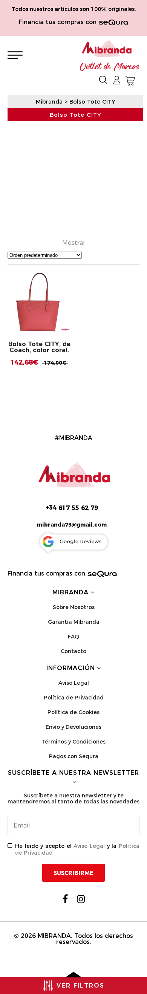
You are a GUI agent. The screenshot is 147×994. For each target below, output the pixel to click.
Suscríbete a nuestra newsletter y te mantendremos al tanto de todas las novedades (73, 798)
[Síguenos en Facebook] (65, 899)
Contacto (73, 651)
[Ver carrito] (130, 81)
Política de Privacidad (74, 697)
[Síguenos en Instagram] (81, 899)
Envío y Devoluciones (73, 727)
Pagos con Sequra (73, 756)
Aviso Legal (73, 682)
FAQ (73, 636)
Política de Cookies (73, 712)
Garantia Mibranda (74, 621)
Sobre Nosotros (74, 607)
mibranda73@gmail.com (72, 524)
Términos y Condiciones (73, 741)
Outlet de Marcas (109, 67)
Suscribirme (73, 872)
